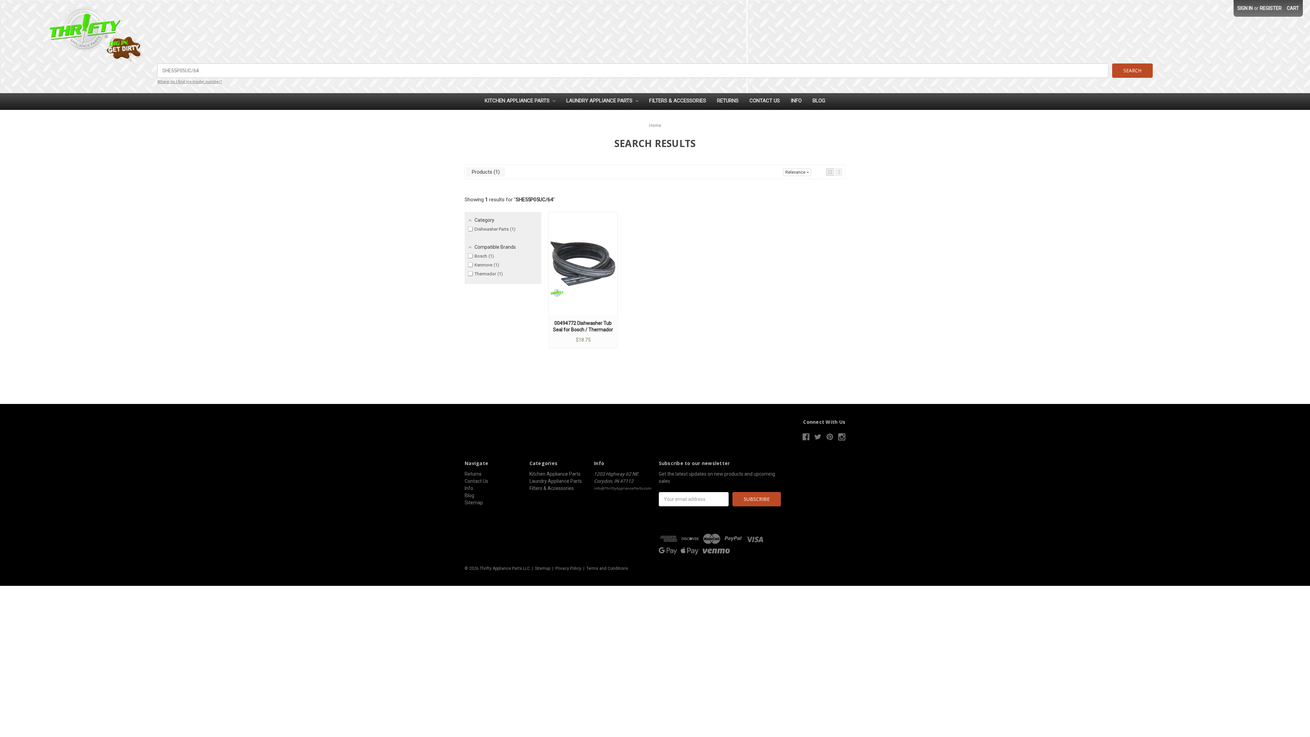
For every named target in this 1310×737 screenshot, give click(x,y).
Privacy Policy (568, 568)
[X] (817, 436)
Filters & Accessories (677, 101)
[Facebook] (806, 436)
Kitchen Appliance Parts (518, 101)
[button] (829, 172)
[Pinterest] (829, 436)
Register (1271, 8)
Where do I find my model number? (189, 82)
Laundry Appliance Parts (600, 101)
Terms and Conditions (607, 568)
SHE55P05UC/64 (534, 200)
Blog (819, 101)
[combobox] (632, 70)
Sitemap (474, 502)
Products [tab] (485, 172)
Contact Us (764, 101)
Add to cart (583, 270)
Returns (728, 101)
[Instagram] (841, 436)
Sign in (1245, 8)
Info (796, 101)
